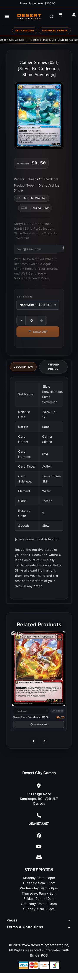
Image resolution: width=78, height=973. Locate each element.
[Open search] (51, 16)
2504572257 (39, 824)
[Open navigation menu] (7, 16)
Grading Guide (40, 208)
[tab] (23, 366)
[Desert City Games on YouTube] (39, 846)
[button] (62, 16)
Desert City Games (39, 773)
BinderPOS (39, 955)
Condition (24, 297)
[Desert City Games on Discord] (39, 857)
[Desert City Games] (29, 16)
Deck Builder (24, 30)
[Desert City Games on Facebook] (39, 835)
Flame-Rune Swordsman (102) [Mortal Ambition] (30, 717)
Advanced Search (54, 30)
